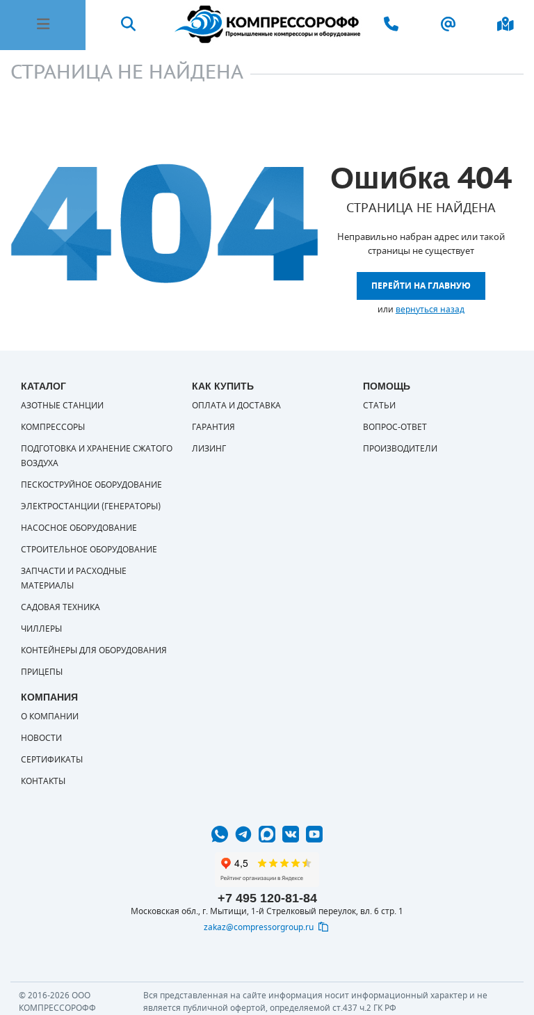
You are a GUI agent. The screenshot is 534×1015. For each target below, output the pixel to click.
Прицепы (42, 672)
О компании (50, 716)
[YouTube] (314, 834)
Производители (400, 448)
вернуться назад (430, 309)
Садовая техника (60, 607)
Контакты (43, 781)
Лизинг (209, 448)
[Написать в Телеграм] (243, 834)
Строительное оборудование (89, 549)
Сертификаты (52, 759)
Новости (41, 738)
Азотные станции (62, 405)
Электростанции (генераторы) (91, 506)
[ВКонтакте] (290, 834)
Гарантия (213, 427)
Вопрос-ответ (395, 427)
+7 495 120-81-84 (267, 898)
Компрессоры (53, 427)
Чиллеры (41, 629)
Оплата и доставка (236, 405)
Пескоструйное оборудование (91, 485)
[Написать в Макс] (267, 834)
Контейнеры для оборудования (94, 650)
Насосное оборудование (79, 528)
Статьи (379, 405)
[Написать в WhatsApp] (219, 834)
